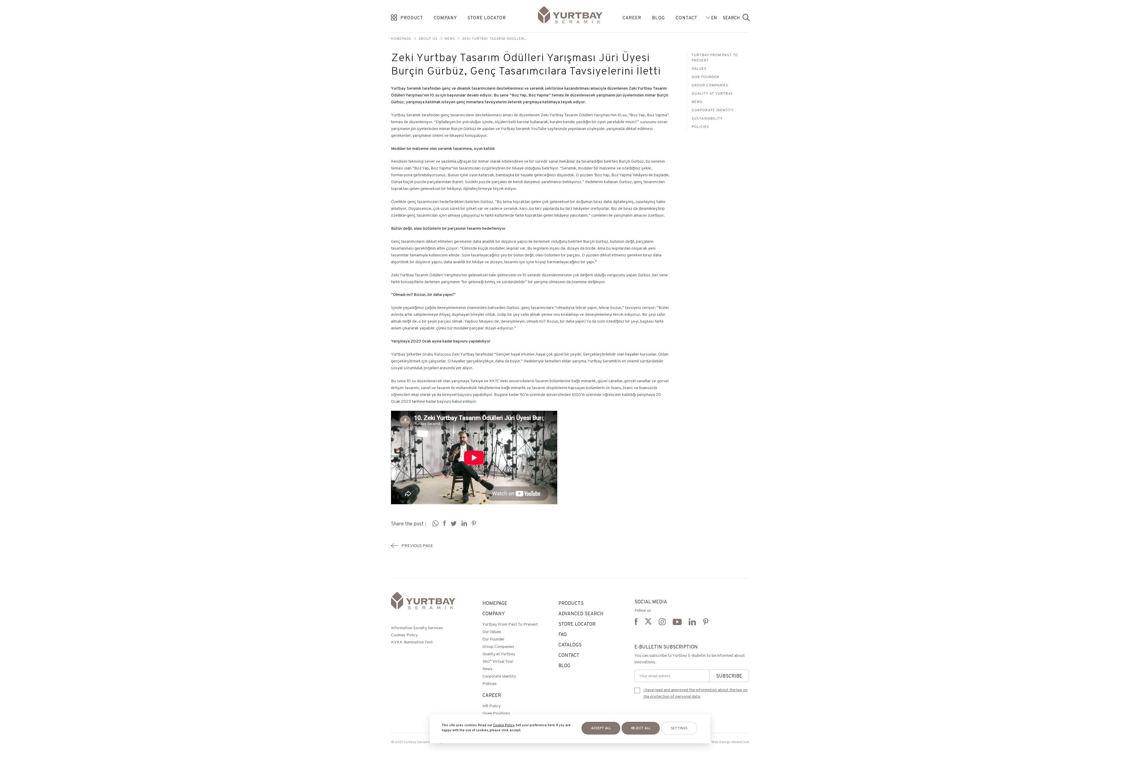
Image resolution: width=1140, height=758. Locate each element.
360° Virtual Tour (497, 661)
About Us (428, 39)
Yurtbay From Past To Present (715, 57)
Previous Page (417, 545)
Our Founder (705, 76)
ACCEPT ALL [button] (601, 728)
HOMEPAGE (494, 603)
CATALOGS (570, 645)
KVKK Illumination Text (412, 642)
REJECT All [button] (640, 728)
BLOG (658, 17)
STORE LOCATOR (487, 17)
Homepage (401, 39)
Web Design (721, 742)
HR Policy (491, 705)
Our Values (491, 631)
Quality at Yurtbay (712, 93)
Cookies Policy (404, 635)
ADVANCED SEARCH (581, 613)
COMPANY (445, 17)
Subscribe (729, 676)
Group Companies (710, 85)
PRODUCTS (571, 603)
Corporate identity (713, 110)
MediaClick (740, 742)
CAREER (632, 17)
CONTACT (686, 17)
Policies (700, 126)
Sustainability (707, 118)
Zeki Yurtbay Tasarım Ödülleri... (494, 39)
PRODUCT (411, 17)
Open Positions (496, 713)
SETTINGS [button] (679, 728)
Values (699, 68)
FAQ (562, 634)
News (450, 39)
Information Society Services (417, 627)
